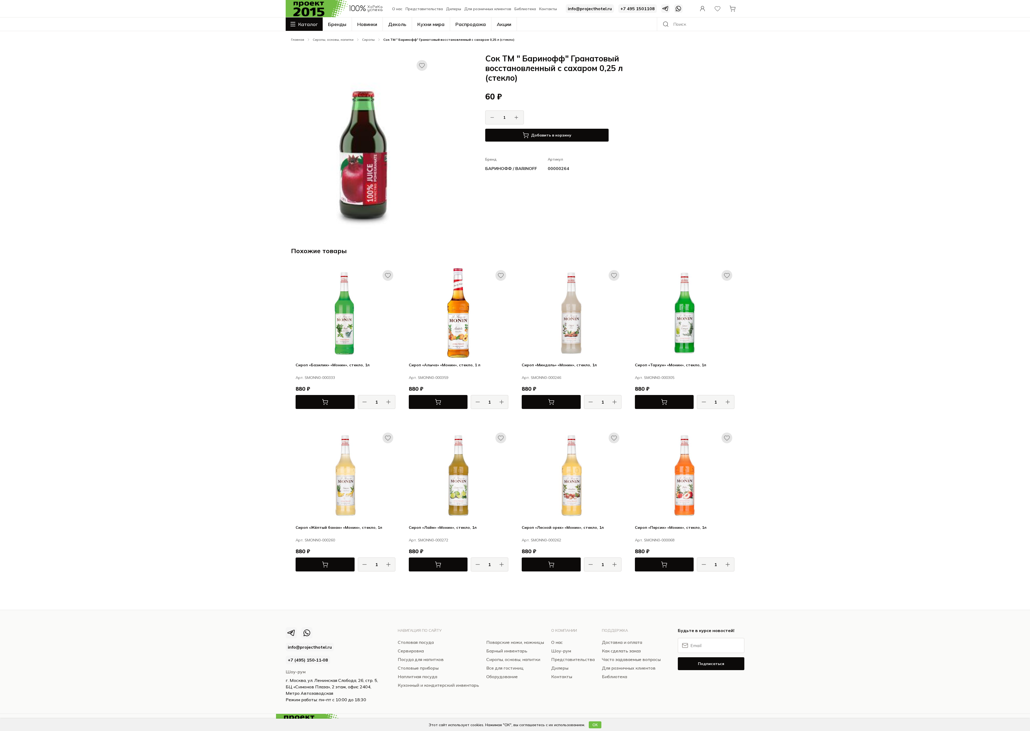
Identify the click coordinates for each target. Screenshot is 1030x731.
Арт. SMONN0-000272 (428, 540)
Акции (504, 24)
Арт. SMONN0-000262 (541, 540)
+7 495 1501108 (637, 8)
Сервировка (411, 651)
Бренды (337, 24)
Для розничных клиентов (487, 8)
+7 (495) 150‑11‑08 (308, 660)
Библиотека (525, 8)
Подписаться (711, 663)
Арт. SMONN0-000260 (315, 540)
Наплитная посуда (417, 676)
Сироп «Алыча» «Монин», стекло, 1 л (444, 365)
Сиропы (368, 40)
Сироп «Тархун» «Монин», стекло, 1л (670, 365)
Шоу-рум (296, 671)
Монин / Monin (382, 416)
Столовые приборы (418, 668)
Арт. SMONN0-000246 (541, 377)
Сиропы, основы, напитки (333, 40)
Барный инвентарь (506, 651)
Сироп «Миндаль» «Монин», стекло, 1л (559, 365)
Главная (297, 40)
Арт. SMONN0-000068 (654, 540)
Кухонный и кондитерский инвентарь (438, 685)
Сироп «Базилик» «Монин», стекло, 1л (333, 365)
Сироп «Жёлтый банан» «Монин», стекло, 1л (339, 527)
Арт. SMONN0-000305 (654, 377)
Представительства (424, 8)
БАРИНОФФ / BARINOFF (511, 168)
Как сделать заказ (621, 651)
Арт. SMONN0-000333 (315, 377)
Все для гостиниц (505, 668)
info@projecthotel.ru (590, 8)
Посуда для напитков (421, 659)
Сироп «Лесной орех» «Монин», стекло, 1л (563, 527)
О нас (397, 8)
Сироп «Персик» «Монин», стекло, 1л (671, 527)
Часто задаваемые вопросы (631, 659)
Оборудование (502, 676)
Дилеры (453, 8)
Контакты (548, 8)
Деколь (397, 24)
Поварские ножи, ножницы (515, 642)
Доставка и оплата (622, 642)
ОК (595, 725)
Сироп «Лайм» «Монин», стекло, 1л (443, 527)
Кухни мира (430, 24)
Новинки (367, 24)
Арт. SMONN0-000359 (428, 377)
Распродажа (470, 24)
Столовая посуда (305, 30)
